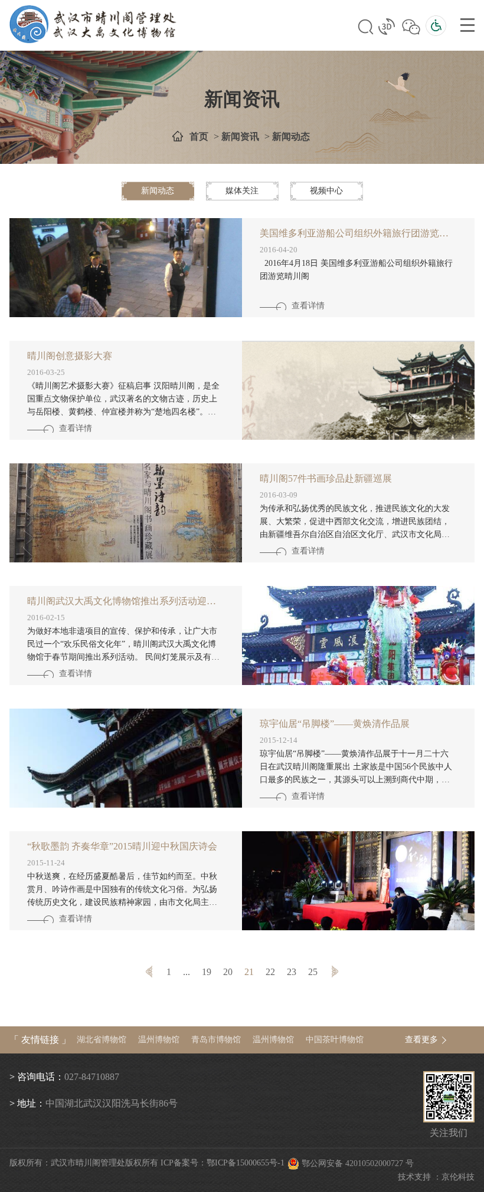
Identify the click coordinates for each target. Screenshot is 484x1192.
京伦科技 (458, 1177)
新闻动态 (291, 136)
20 (228, 972)
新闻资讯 (240, 136)
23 (291, 972)
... (186, 972)
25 (313, 972)
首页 (198, 136)
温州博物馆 (158, 1039)
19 (206, 972)
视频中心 (326, 190)
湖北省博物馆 (101, 1039)
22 (270, 972)
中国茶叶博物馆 (335, 1039)
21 (249, 972)
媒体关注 (242, 190)
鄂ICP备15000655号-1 (245, 1162)
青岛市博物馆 (216, 1039)
